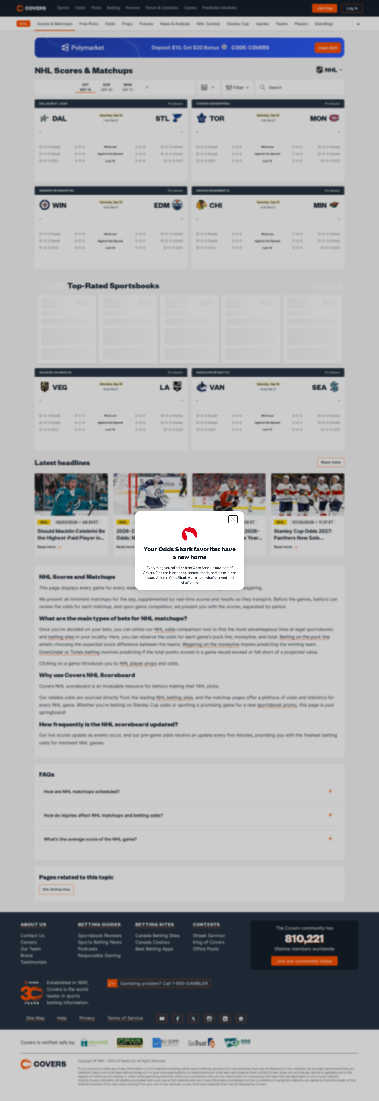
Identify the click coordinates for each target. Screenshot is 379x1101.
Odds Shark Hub (181, 578)
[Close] (233, 519)
